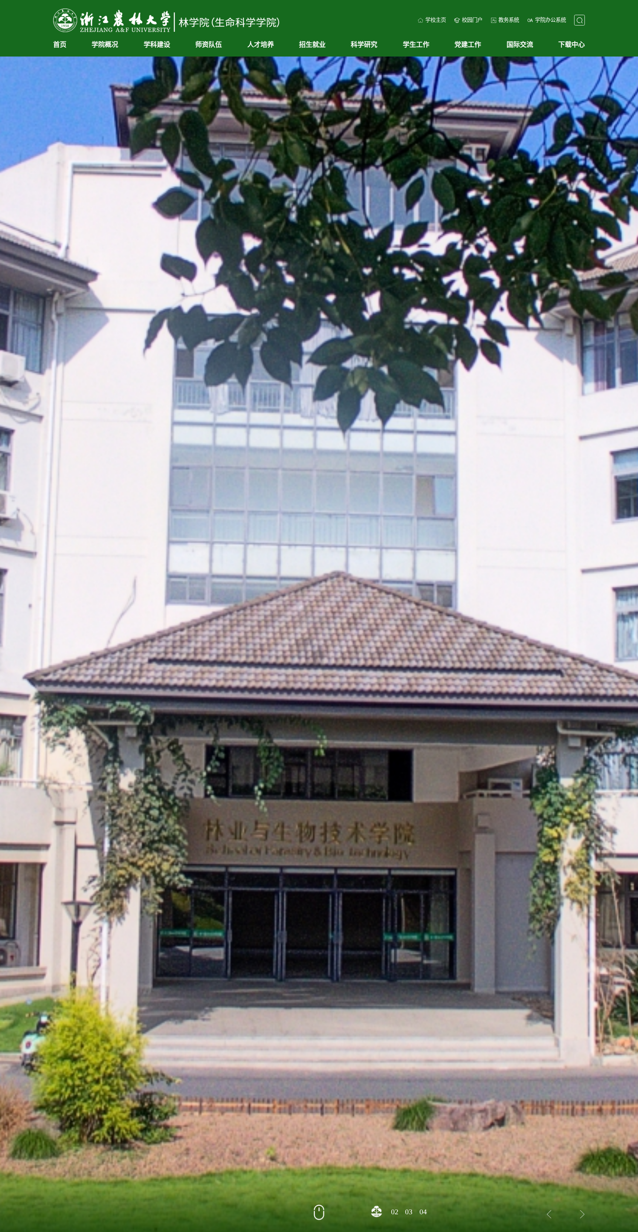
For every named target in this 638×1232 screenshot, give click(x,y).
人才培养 (260, 44)
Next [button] (583, 1214)
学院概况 (105, 44)
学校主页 (435, 20)
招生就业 (312, 44)
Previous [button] (549, 1214)
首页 (59, 44)
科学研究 (364, 44)
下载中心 (571, 44)
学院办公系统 (550, 20)
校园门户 (472, 20)
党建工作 (468, 44)
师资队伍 (208, 44)
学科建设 (157, 44)
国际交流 (520, 44)
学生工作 (416, 44)
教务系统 (508, 20)
